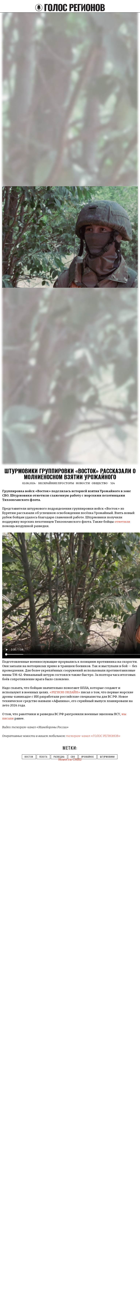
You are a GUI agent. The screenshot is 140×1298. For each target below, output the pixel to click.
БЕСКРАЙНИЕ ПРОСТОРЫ (56, 483)
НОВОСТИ (83, 483)
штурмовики (107, 756)
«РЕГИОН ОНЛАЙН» (65, 692)
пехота (43, 756)
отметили (122, 521)
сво (73, 756)
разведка (59, 756)
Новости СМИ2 (69, 759)
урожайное (87, 756)
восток (29, 756)
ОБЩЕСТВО (100, 483)
